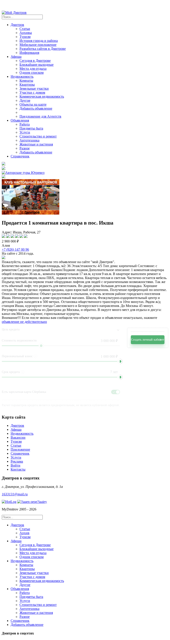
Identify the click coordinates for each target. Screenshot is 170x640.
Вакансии (18, 437)
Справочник (20, 156)
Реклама (17, 461)
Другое (24, 100)
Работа (24, 124)
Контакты (18, 469)
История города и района (38, 41)
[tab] (89, 531)
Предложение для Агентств (40, 116)
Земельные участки (34, 88)
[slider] (120, 361)
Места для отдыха (32, 68)
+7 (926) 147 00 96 (15, 249)
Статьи (24, 29)
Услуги (24, 132)
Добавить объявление (35, 108)
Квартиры (27, 84)
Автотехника (29, 140)
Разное (24, 148)
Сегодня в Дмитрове (35, 60)
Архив (24, 533)
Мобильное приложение (37, 45)
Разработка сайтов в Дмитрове (42, 48)
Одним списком (31, 72)
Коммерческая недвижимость (41, 96)
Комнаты (26, 80)
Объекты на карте (32, 104)
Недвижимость (22, 433)
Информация (29, 52)
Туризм (25, 37)
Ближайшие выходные (36, 64)
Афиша (16, 429)
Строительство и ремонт (38, 136)
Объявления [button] (20, 120)
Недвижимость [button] (22, 76)
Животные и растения (36, 144)
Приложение (20, 449)
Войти (15, 465)
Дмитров (17, 425)
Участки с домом (32, 92)
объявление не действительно (24, 322)
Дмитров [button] (17, 25)
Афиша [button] (16, 56)
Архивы (25, 33)
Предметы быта (31, 128)
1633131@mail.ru (15, 494)
